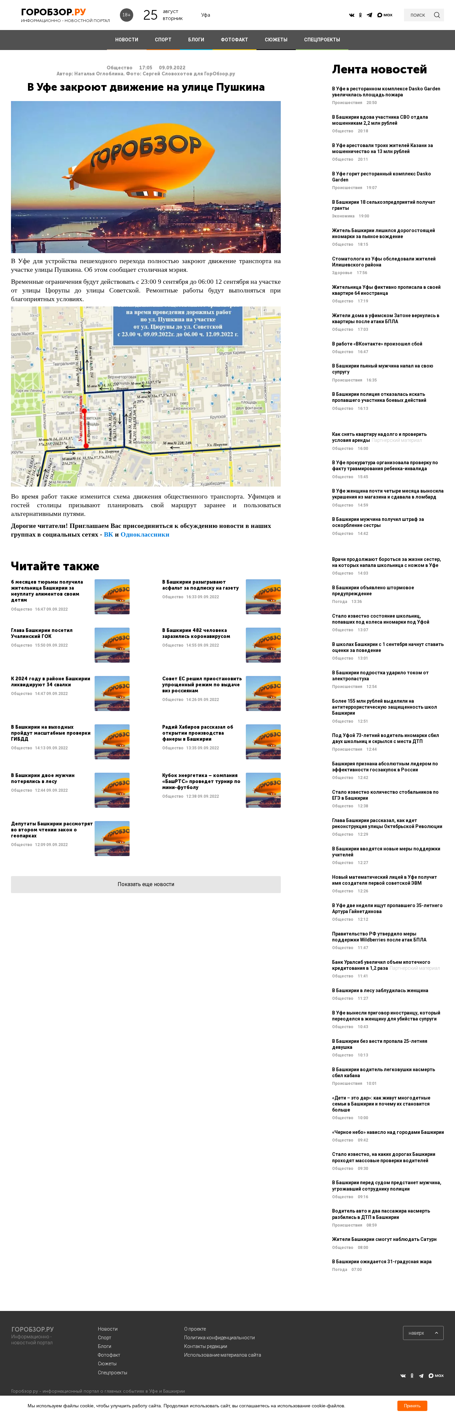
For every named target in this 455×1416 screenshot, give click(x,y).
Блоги (104, 1346)
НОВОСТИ (126, 39)
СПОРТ (163, 39)
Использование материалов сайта (222, 1355)
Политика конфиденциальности (219, 1337)
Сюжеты (107, 1363)
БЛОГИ (196, 39)
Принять (412, 1405)
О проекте (195, 1329)
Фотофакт (109, 1355)
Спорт (104, 1337)
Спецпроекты (112, 1372)
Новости (108, 1329)
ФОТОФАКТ (234, 39)
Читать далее (70, 596)
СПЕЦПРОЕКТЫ (322, 39)
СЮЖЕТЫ (276, 39)
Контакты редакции (205, 1346)
